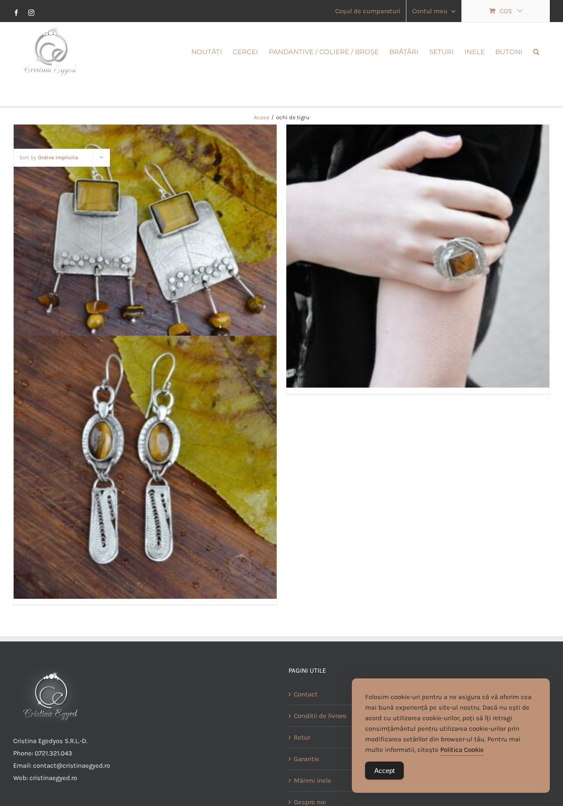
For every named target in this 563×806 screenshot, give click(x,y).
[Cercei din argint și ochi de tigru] (145, 467)
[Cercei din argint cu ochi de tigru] (145, 256)
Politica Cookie (462, 750)
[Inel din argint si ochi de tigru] (417, 256)
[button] (536, 51)
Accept (384, 770)
